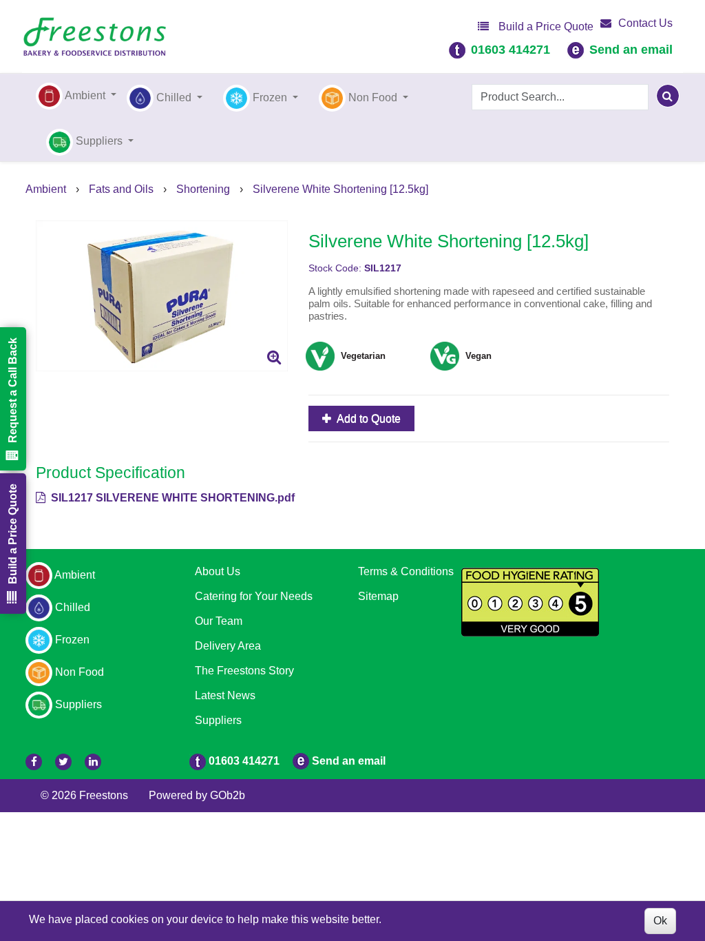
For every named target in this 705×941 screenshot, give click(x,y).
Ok (660, 921)
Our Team (218, 621)
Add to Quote (368, 418)
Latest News (225, 695)
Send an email (631, 49)
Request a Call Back (13, 390)
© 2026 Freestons (84, 795)
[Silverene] (162, 295)
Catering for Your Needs (254, 596)
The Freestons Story (244, 670)
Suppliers (218, 720)
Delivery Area (228, 646)
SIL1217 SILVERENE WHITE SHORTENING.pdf (171, 498)
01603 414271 (510, 49)
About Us (217, 571)
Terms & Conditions (406, 571)
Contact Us (645, 23)
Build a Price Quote (544, 26)
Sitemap (378, 596)
